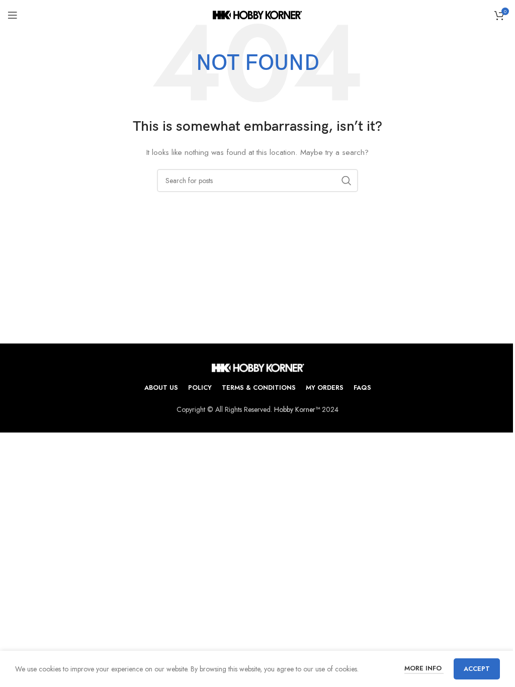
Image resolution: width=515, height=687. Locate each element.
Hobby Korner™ (297, 409)
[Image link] (257, 367)
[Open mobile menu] (13, 15)
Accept (477, 668)
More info (424, 668)
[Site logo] (258, 14)
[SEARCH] (346, 180)
